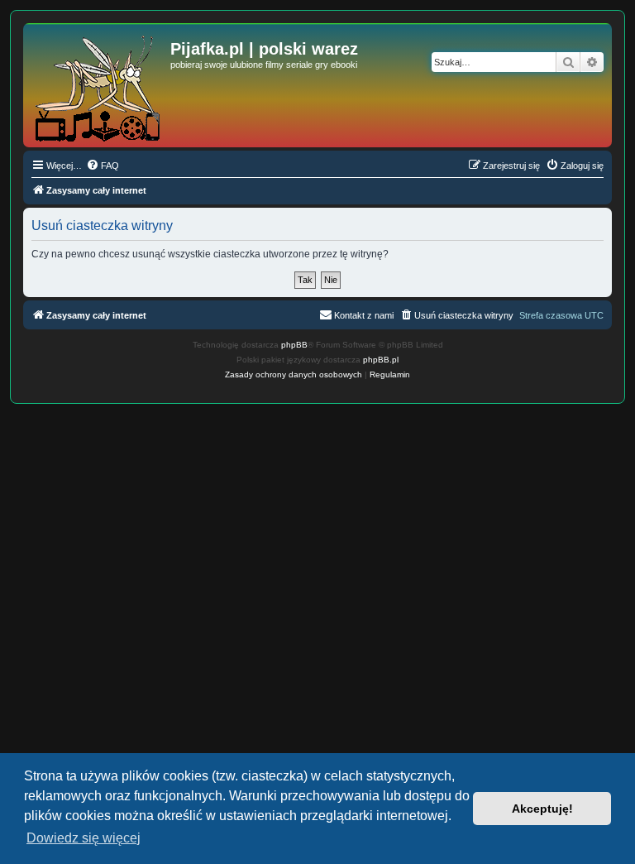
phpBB (294, 344)
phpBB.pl (381, 359)
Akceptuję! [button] (542, 808)
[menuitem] (102, 165)
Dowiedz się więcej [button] (83, 838)
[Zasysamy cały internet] (98, 85)
